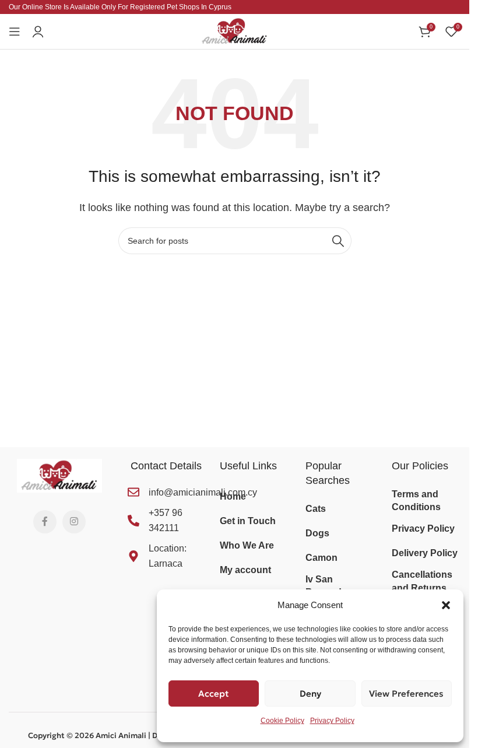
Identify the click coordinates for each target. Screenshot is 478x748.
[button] (446, 605)
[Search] (338, 240)
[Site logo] (235, 31)
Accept (213, 693)
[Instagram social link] (74, 521)
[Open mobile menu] (14, 31)
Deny (310, 693)
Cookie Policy (282, 721)
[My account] (38, 31)
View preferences (406, 693)
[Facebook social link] (45, 521)
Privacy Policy (332, 721)
